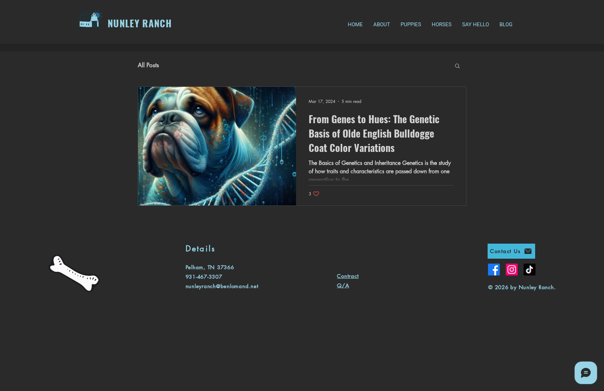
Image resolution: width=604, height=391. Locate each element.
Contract (348, 276)
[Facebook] (494, 269)
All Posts (148, 65)
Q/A (343, 285)
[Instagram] (512, 269)
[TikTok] (529, 269)
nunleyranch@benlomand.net (222, 286)
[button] (457, 66)
